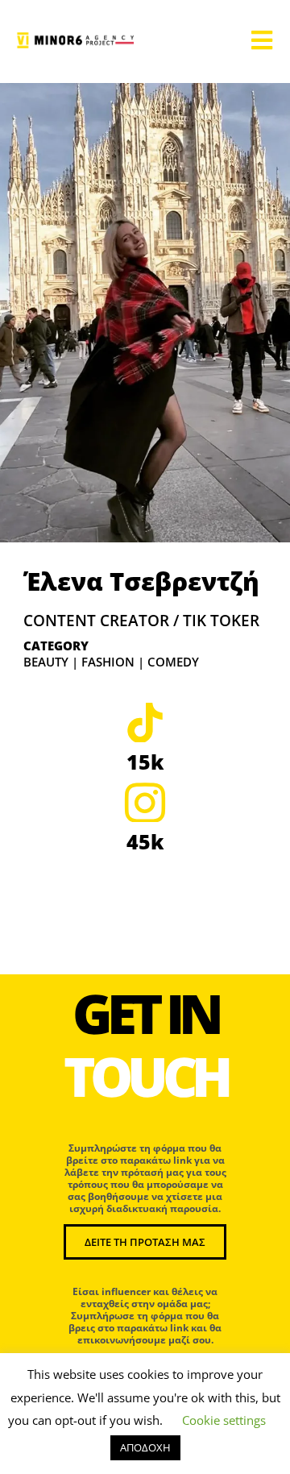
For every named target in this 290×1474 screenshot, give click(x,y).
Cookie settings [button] (224, 1420)
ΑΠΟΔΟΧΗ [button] (145, 1447)
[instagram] (145, 802)
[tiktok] (145, 722)
